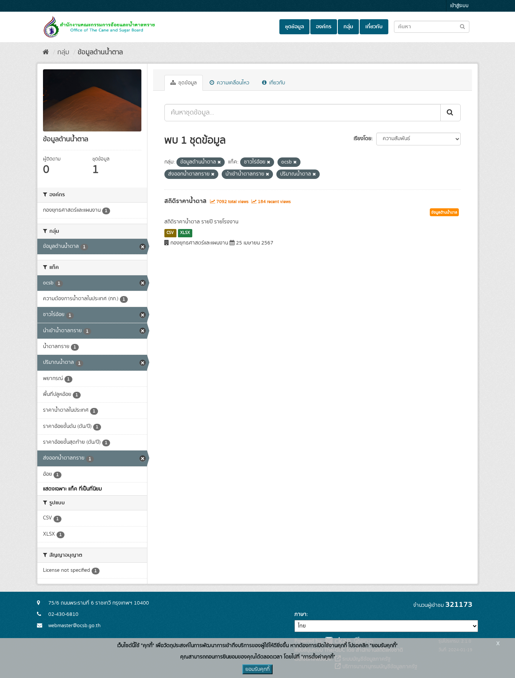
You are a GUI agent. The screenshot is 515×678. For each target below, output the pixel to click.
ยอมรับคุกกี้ (257, 669)
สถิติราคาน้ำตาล (185, 201)
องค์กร (323, 27)
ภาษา (300, 614)
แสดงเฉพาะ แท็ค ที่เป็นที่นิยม (72, 489)
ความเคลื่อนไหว (232, 83)
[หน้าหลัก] (46, 52)
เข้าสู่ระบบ (459, 5)
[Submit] (450, 112)
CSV (170, 233)
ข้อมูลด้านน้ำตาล (100, 52)
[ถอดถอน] (219, 162)
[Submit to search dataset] (462, 26)
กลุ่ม (348, 27)
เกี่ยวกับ (374, 27)
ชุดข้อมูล (294, 27)
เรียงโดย (362, 138)
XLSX (185, 233)
